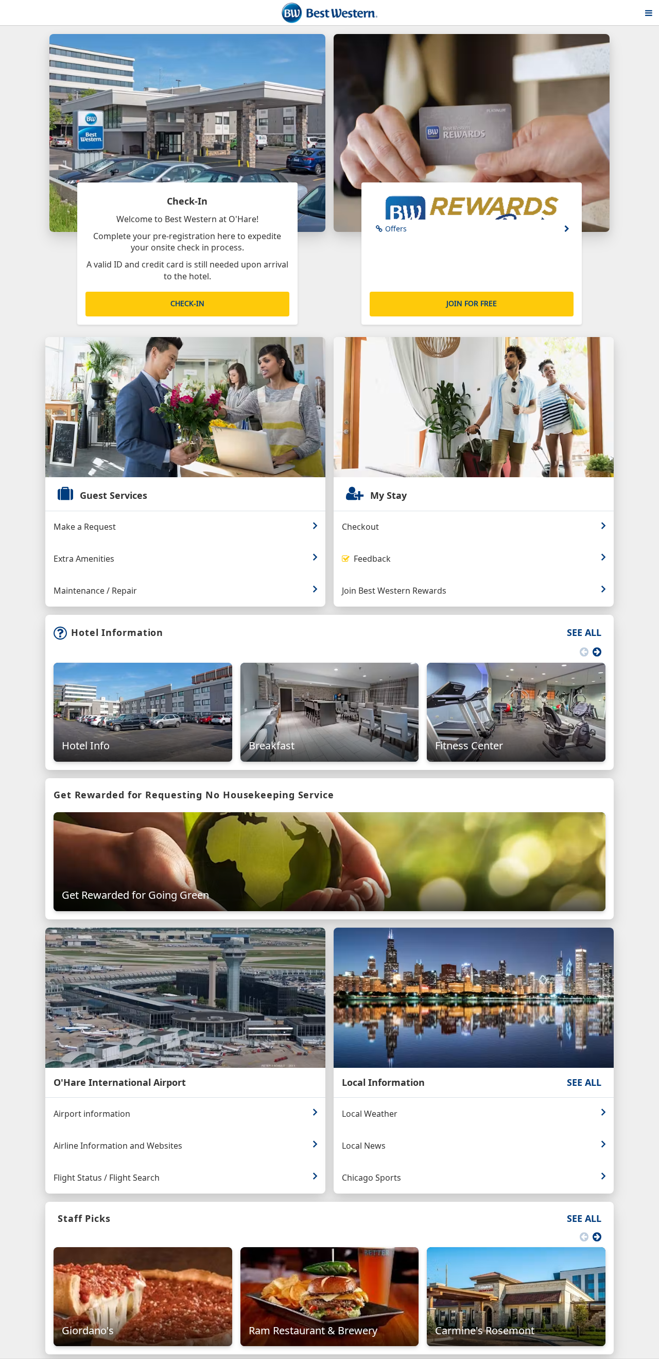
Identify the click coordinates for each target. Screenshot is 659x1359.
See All (584, 632)
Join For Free (471, 303)
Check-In (187, 303)
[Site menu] (648, 13)
